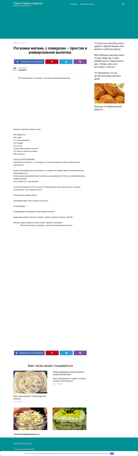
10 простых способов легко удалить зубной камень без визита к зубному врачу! (109, 46)
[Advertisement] (69, 22)
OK (112, 453)
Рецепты (73, 4)
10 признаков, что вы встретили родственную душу (107, 76)
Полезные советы (87, 4)
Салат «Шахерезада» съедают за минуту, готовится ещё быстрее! (69, 379)
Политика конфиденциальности (26, 434)
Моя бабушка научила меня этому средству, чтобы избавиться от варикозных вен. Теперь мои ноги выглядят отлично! (109, 61)
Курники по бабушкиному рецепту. (108, 108)
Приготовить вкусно (27, 3)
